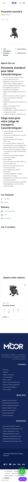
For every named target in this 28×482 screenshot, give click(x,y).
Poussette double (8, 305)
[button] (24, 3)
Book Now (23, 479)
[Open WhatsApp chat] (22, 471)
